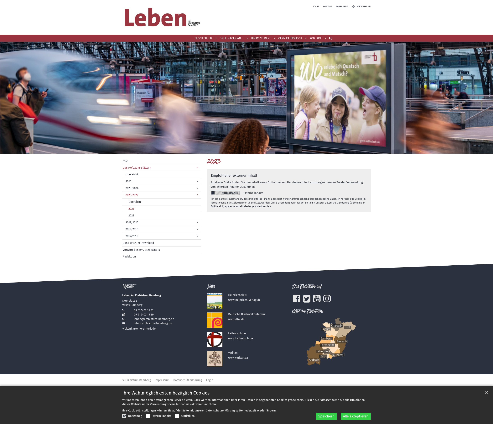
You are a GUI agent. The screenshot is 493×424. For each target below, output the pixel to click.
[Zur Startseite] (161, 17)
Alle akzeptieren (355, 416)
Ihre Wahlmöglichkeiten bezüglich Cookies (166, 393)
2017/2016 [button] (132, 236)
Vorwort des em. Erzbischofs (141, 250)
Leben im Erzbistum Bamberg (141, 295)
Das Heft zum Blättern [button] (137, 167)
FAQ (125, 160)
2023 (214, 161)
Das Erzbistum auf (306, 286)
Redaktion (129, 256)
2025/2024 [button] (132, 188)
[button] (329, 39)
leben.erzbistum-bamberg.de (153, 323)
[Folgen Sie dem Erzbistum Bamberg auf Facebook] (296, 298)
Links (211, 286)
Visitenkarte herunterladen (139, 328)
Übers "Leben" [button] (261, 38)
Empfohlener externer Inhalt (234, 175)
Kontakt (128, 286)
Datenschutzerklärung (220, 410)
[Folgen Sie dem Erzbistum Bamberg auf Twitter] (306, 298)
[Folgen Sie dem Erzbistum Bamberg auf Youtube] (317, 298)
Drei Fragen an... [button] (231, 38)
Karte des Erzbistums (307, 311)
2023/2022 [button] (132, 195)
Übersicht (132, 174)
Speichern (326, 416)
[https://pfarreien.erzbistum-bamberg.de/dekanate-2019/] (331, 341)
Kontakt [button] (315, 38)
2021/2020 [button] (132, 222)
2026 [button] (128, 181)
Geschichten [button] (203, 38)
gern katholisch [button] (290, 38)
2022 (131, 215)
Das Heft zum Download (138, 243)
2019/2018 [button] (132, 229)
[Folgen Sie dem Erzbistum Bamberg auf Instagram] (327, 298)
